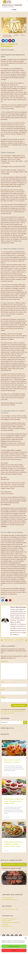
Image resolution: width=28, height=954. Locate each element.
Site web (3, 697)
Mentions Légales (6, 920)
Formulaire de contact (7, 897)
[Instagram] (16, 935)
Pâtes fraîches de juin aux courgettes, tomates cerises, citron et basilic (13, 844)
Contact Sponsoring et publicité (9, 899)
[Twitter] (7, 935)
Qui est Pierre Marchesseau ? (9, 918)
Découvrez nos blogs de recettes (10, 909)
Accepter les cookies (14, 946)
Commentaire (5, 661)
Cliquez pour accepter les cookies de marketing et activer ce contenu (14, 877)
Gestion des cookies (7, 926)
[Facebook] (3, 935)
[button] (25, 938)
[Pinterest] (12, 935)
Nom (2, 682)
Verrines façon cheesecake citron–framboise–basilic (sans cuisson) (14, 801)
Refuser (14, 950)
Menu (14, 9)
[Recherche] (25, 722)
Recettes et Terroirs (12, 5)
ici (3, 652)
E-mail (3, 689)
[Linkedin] (20, 935)
